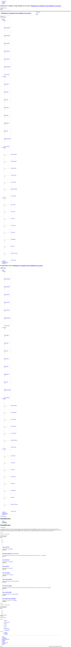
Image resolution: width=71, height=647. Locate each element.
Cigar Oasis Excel (5, 559)
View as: (1, 532)
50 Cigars (5, 632)
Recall (3, 641)
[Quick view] (2, 545)
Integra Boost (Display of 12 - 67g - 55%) (10, 553)
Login (3, 3)
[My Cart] (38, 12)
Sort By (1, 536)
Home (3, 636)
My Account (4, 1)
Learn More (44, 555)
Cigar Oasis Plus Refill (6, 592)
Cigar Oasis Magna (6, 572)
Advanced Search (5, 642)
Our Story (3, 637)
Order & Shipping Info (5, 639)
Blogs (3, 644)
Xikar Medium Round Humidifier (9, 598)
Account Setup (4, 638)
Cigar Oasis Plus (5, 566)
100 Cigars (6, 633)
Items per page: (2, 535)
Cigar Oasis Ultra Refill (7, 579)
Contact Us (4, 643)
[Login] (36, 12)
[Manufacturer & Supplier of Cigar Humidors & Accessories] (45, 5)
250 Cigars (6, 634)
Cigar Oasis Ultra (5, 547)
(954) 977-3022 (5, 646)
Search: (1, 9)
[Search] (39, 12)
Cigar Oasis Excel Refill (7, 585)
